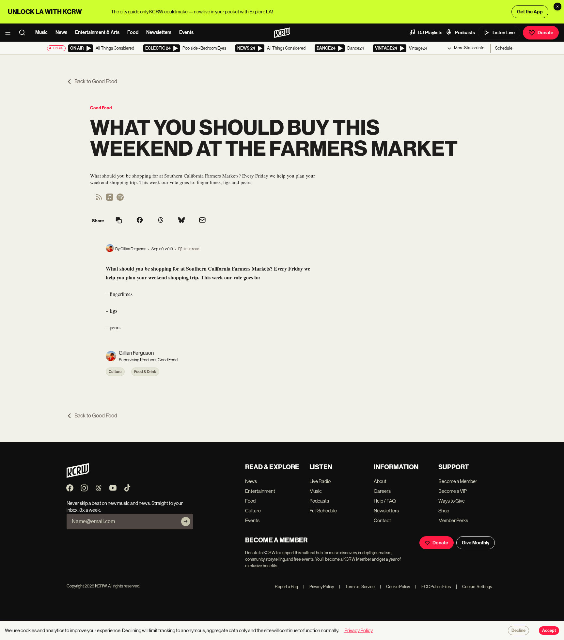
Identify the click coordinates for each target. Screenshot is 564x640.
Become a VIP (452, 491)
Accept (549, 630)
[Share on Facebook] (139, 221)
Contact (382, 520)
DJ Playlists (430, 33)
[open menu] (10, 32)
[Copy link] (119, 221)
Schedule (503, 48)
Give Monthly (475, 543)
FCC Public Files (433, 586)
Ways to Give (451, 501)
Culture (115, 371)
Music (41, 32)
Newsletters (158, 32)
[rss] (99, 199)
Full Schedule (323, 510)
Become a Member (457, 481)
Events (186, 32)
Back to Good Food (95, 81)
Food (132, 32)
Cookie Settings (477, 586)
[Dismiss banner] (557, 6)
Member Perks (453, 520)
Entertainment (260, 491)
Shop (443, 510)
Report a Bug (286, 586)
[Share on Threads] (160, 221)
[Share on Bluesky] (181, 221)
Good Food (101, 107)
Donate (545, 33)
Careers (382, 491)
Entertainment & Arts (97, 32)
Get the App (530, 12)
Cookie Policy (395, 586)
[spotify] (120, 199)
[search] (24, 32)
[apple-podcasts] (110, 199)
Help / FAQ (385, 501)
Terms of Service (357, 586)
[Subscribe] (185, 521)
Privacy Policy (318, 586)
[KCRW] (78, 476)
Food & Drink (145, 371)
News (61, 32)
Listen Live (504, 33)
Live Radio (320, 481)
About (380, 481)
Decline (518, 630)
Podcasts (465, 33)
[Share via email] (202, 220)
